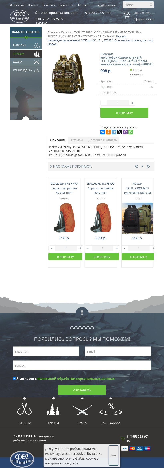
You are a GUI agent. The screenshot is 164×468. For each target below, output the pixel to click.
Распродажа (22, 70)
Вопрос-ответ (67, 5)
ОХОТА (58, 18)
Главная (53, 32)
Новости (33, 5)
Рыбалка (42, 18)
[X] (119, 132)
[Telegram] (114, 132)
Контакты (83, 5)
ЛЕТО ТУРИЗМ (130, 32)
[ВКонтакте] (102, 132)
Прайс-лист (48, 5)
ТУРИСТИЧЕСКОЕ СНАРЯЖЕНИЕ (96, 32)
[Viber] (125, 132)
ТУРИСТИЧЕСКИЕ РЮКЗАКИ (94, 36)
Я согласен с (65, 378)
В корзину (124, 113)
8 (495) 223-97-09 (97, 13)
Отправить (82, 390)
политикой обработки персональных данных (76, 378)
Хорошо (113, 455)
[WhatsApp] (130, 132)
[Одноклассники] (108, 132)
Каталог (66, 32)
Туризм (41, 23)
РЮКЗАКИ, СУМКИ (60, 36)
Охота (17, 62)
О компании (17, 5)
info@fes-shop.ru (107, 4)
